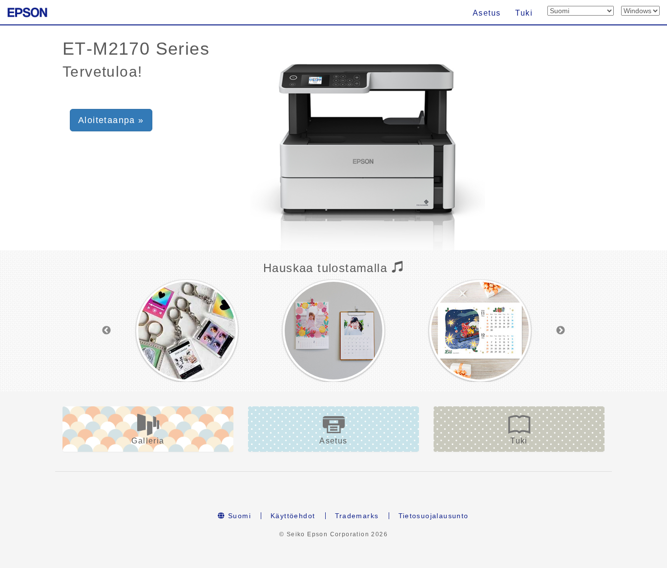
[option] (187, 330)
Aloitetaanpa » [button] (111, 120)
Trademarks (357, 516)
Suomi (238, 516)
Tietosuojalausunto (433, 516)
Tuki (524, 13)
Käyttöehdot (293, 516)
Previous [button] (106, 331)
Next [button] (560, 331)
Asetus (486, 13)
